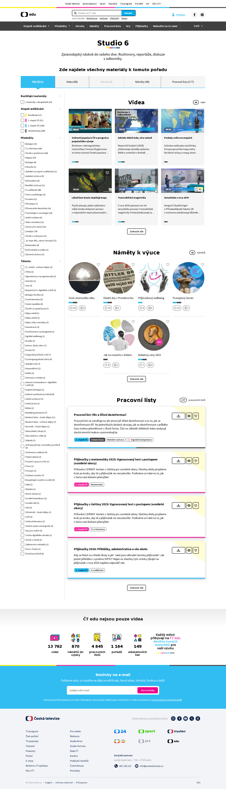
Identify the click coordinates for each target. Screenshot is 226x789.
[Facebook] (194, 15)
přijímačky (114, 18)
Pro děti (139, 3)
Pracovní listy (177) (183, 82)
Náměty (94, 26)
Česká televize (72, 3)
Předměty (61, 26)
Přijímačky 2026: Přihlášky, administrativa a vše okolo (110, 549)
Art (147, 3)
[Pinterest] (202, 15)
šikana (124, 18)
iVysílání (113, 3)
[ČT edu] (28, 15)
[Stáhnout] (178, 416)
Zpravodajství (90, 3)
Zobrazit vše (136, 231)
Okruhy (80, 26)
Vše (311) (38, 82)
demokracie (91, 18)
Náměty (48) (142, 82)
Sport (102, 3)
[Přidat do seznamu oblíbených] (107, 113)
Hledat (128, 13)
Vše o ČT (156, 3)
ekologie (104, 18)
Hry (128, 26)
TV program (126, 3)
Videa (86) (72, 82)
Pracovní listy (112, 26)
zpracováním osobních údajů (167, 699)
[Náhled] (189, 416)
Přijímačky (141, 26)
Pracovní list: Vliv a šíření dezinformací (100, 415)
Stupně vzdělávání (34, 26)
